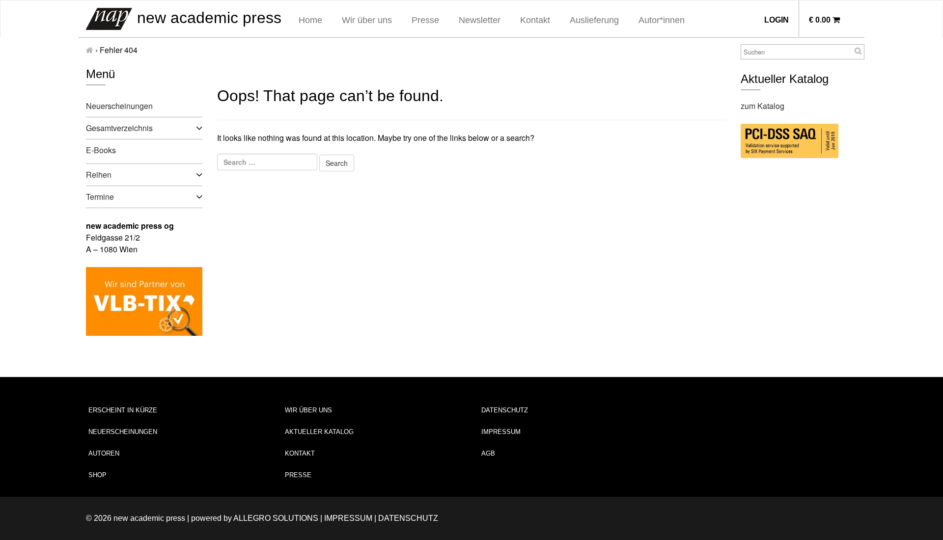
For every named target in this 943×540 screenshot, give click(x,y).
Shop (97, 475)
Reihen (98, 174)
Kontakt (535, 20)
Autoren (103, 453)
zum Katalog (762, 105)
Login (776, 20)
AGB (488, 453)
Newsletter (479, 20)
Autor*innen (661, 20)
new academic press (207, 18)
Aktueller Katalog (319, 431)
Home (310, 20)
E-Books (101, 150)
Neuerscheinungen (119, 105)
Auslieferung (594, 20)
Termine (100, 196)
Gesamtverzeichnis (119, 128)
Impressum (501, 431)
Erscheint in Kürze (122, 410)
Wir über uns (367, 20)
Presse (425, 20)
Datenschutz (504, 410)
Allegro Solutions (275, 518)
